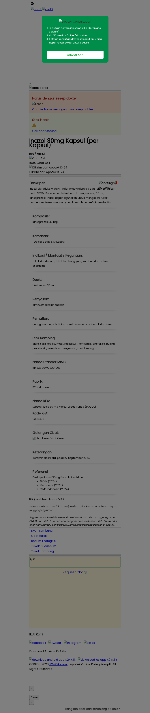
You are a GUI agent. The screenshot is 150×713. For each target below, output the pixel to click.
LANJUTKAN (75, 55)
